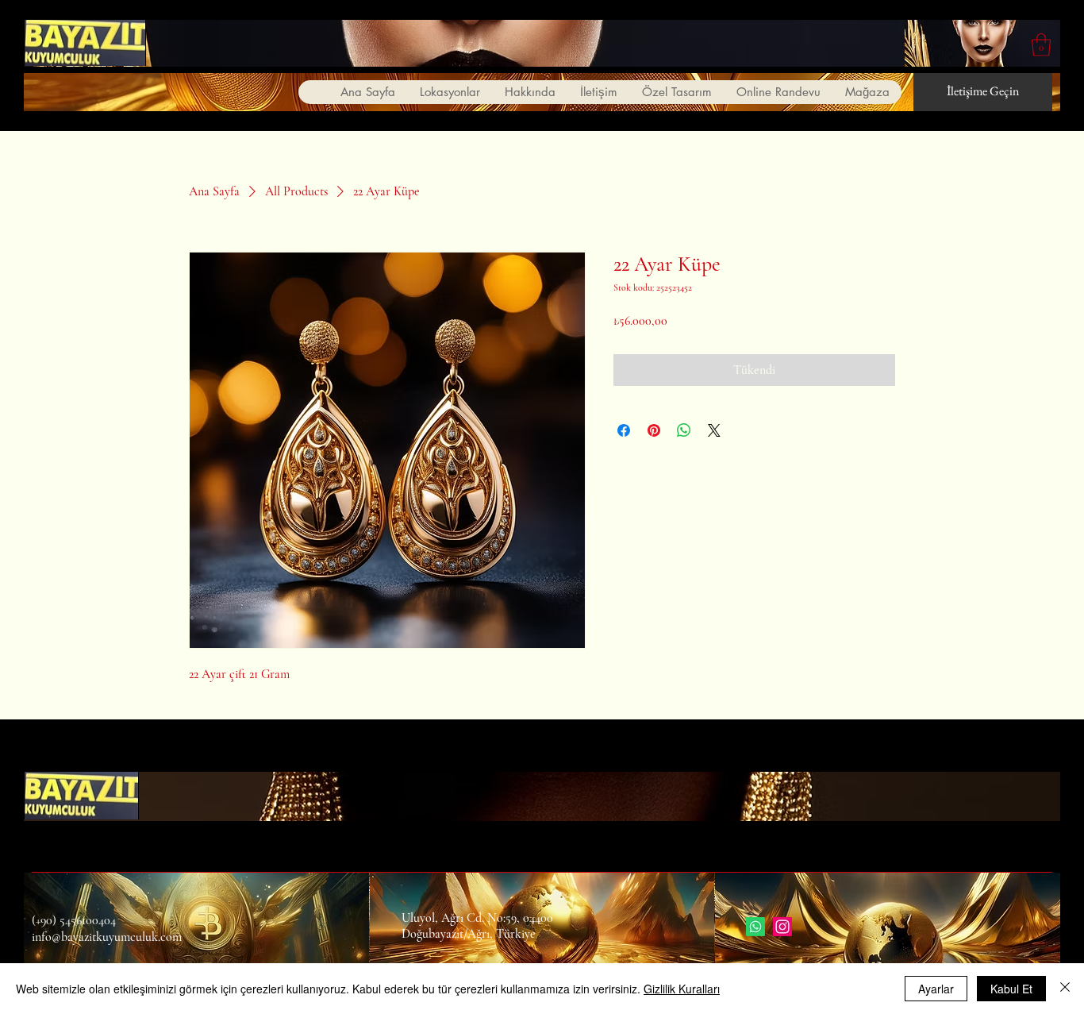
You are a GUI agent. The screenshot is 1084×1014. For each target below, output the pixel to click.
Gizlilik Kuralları (682, 989)
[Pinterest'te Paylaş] (653, 430)
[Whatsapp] (755, 926)
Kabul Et (1011, 989)
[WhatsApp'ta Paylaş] (684, 430)
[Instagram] (782, 926)
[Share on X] (714, 430)
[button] (1041, 44)
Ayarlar (936, 989)
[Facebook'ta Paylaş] (623, 430)
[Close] (1064, 988)
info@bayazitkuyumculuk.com (107, 937)
